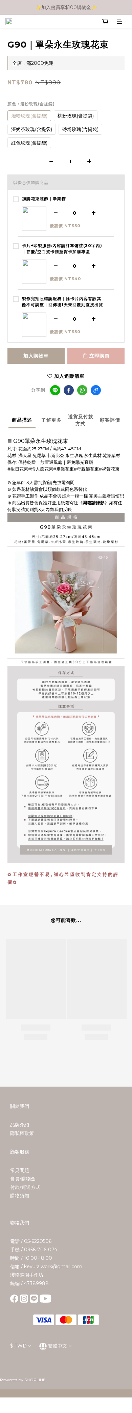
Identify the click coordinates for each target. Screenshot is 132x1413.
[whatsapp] (82, 390)
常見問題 (19, 1170)
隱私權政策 (22, 1133)
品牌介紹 (19, 1125)
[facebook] (69, 390)
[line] (55, 390)
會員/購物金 (23, 1179)
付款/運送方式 (25, 1187)
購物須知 (19, 1196)
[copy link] (96, 390)
